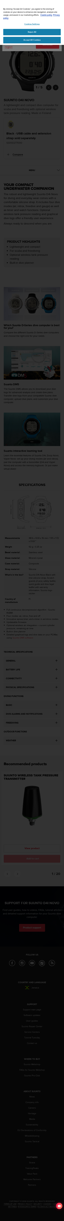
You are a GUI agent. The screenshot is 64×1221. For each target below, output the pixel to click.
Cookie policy (46, 15)
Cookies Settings (32, 24)
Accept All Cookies (31, 40)
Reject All (32, 32)
